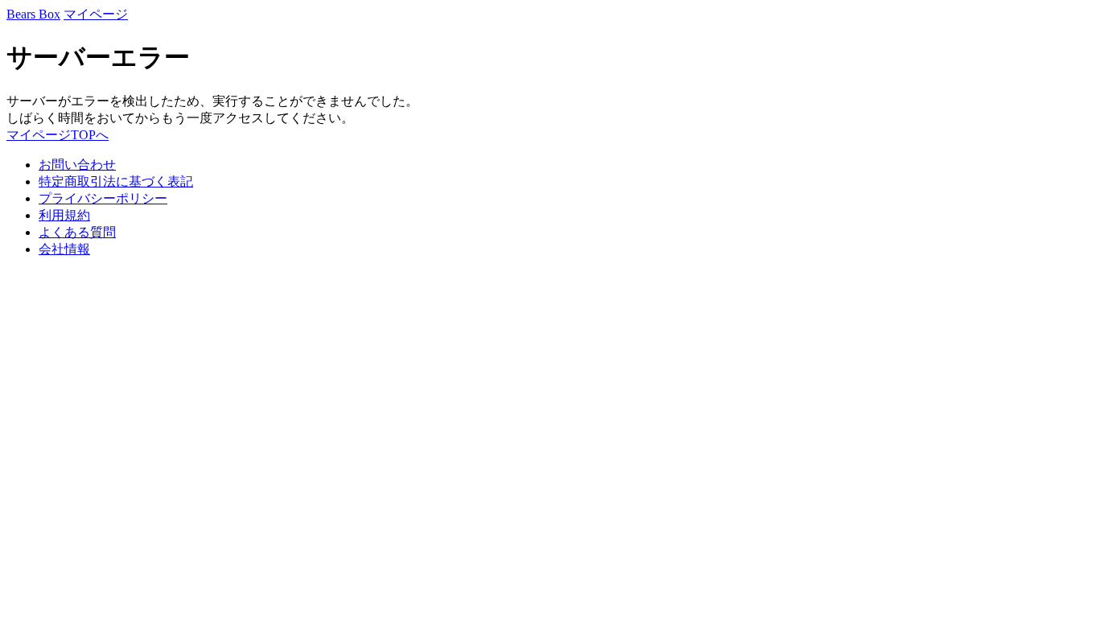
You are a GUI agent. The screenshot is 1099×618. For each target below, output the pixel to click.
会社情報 (64, 249)
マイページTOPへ (57, 135)
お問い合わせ (77, 164)
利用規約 (64, 215)
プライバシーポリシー (103, 198)
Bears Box (33, 14)
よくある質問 (77, 232)
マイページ (96, 14)
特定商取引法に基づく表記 (116, 181)
